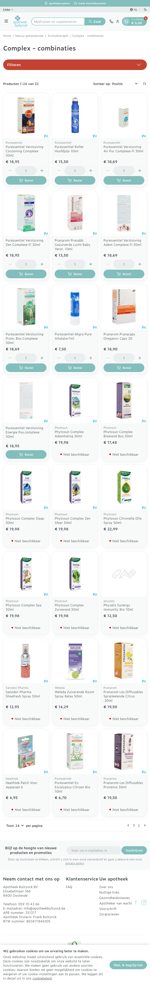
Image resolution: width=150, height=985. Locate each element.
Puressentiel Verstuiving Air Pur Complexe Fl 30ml (123, 148)
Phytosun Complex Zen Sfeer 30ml (72, 520)
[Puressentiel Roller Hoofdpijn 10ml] (75, 115)
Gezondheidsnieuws (114, 898)
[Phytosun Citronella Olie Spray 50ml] (124, 487)
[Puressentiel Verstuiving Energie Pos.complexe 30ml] (26, 400)
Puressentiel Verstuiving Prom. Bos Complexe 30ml (24, 338)
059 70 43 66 (28, 904)
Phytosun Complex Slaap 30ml (25, 520)
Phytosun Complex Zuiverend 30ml (69, 607)
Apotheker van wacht (115, 903)
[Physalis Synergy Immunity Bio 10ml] (124, 574)
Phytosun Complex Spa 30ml (23, 607)
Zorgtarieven (109, 914)
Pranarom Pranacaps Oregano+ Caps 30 (119, 336)
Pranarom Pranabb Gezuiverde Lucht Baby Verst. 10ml (72, 244)
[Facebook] (136, 902)
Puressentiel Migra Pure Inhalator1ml (73, 336)
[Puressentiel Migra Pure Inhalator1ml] (75, 307)
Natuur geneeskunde (29, 36)
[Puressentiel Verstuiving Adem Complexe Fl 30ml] (124, 213)
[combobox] (58, 21)
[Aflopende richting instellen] (144, 83)
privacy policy (74, 863)
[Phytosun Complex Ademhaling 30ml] (75, 400)
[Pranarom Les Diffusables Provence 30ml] (124, 751)
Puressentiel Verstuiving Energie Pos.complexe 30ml (24, 432)
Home (7, 36)
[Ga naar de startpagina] (20, 21)
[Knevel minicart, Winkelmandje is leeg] (126, 21)
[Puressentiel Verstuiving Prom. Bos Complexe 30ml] (26, 307)
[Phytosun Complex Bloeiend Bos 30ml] (124, 400)
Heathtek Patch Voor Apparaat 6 (22, 784)
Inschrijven (134, 850)
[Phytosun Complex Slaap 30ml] (26, 487)
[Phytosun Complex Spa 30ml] (26, 574)
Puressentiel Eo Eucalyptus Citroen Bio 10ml (72, 787)
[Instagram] (144, 902)
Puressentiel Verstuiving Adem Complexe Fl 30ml (122, 242)
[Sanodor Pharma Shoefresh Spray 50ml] (26, 660)
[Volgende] (144, 825)
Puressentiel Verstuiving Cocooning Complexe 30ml (24, 151)
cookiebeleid (42, 978)
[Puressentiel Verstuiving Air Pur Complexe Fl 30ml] (124, 115)
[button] (75, 64)
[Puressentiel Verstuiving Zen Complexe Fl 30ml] (26, 213)
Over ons (106, 887)
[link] (129, 825)
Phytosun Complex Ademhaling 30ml (69, 433)
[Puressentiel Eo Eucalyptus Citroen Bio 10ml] (75, 751)
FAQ (69, 887)
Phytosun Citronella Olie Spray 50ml (123, 520)
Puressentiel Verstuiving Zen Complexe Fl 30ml (24, 242)
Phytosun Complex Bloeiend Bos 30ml (118, 433)
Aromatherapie (58, 36)
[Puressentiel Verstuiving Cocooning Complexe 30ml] (26, 115)
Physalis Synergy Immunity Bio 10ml (118, 607)
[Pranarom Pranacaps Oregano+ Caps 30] (124, 307)
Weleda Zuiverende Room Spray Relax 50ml (74, 693)
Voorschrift (108, 908)
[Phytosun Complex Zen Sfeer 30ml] (75, 487)
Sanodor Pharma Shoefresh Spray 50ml (23, 693)
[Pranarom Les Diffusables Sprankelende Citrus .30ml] (124, 660)
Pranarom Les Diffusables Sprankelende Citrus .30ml (123, 696)
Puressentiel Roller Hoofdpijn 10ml (69, 148)
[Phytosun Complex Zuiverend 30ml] (75, 574)
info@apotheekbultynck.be (44, 908)
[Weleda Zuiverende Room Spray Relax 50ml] (75, 660)
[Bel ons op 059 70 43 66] (111, 21)
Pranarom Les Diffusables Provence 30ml (123, 784)
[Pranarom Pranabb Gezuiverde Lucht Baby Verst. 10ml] (75, 213)
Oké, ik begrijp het (128, 965)
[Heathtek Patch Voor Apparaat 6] (26, 751)
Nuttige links (109, 892)
